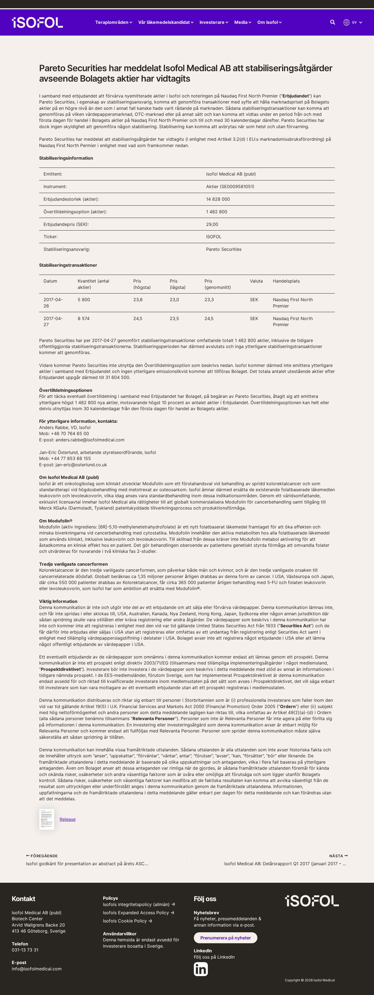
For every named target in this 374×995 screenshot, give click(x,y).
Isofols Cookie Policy (125, 921)
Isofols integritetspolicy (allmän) (136, 904)
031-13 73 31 (25, 950)
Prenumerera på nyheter (225, 938)
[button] (333, 22)
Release (68, 819)
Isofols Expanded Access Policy (136, 912)
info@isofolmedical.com (37, 968)
